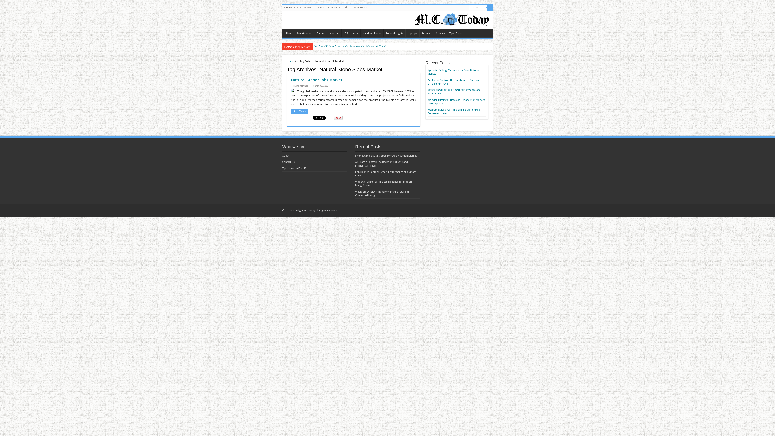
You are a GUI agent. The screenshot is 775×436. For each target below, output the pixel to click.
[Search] (490, 8)
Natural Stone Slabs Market (316, 80)
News (289, 33)
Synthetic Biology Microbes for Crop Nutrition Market (386, 155)
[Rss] (476, 210)
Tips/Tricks (455, 33)
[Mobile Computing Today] (452, 19)
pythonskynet (300, 86)
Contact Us (334, 7)
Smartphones (305, 33)
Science (440, 33)
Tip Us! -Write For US (356, 7)
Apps (355, 33)
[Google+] (480, 210)
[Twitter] (488, 210)
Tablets (321, 33)
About (320, 7)
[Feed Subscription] (419, 69)
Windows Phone (372, 33)
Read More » (299, 111)
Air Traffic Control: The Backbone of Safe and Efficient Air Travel (350, 46)
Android (334, 33)
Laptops (412, 33)
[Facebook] (484, 210)
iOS (346, 33)
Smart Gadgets (394, 33)
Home (290, 61)
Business (427, 33)
